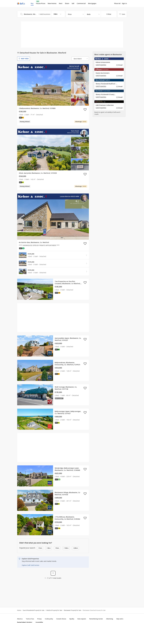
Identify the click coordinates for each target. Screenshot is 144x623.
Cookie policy (49, 619)
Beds (88, 14)
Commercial (81, 3)
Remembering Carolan (96, 619)
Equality (71, 619)
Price (69, 14)
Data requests (81, 619)
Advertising (109, 619)
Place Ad (117, 3)
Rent (60, 3)
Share (67, 3)
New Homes (52, 3)
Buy (32, 3)
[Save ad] (85, 109)
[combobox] (41, 14)
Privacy (39, 619)
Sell (73, 3)
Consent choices (61, 619)
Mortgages (92, 3)
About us (20, 619)
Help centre (119, 619)
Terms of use (30, 619)
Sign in (124, 3)
